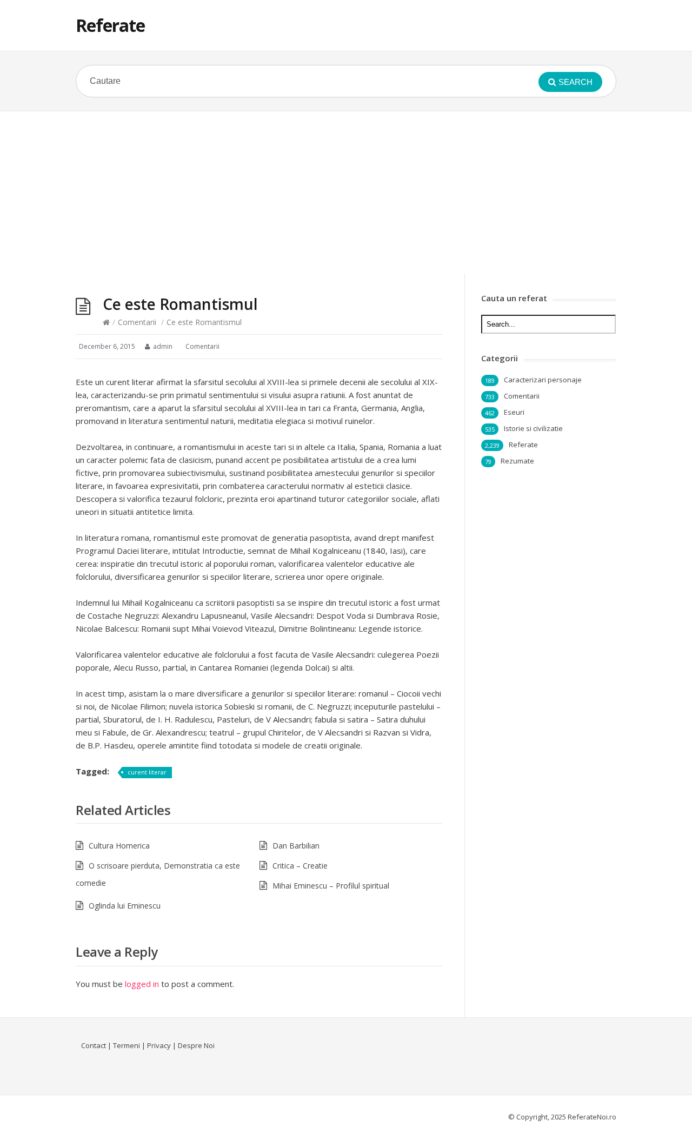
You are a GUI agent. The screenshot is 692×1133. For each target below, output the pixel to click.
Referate (110, 25)
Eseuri (514, 412)
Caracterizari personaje (543, 380)
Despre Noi (196, 1045)
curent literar (147, 772)
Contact (93, 1045)
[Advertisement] (346, 192)
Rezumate (517, 461)
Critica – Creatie (300, 865)
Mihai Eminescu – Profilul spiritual (330, 885)
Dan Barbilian (296, 845)
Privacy (159, 1045)
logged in (142, 983)
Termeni (126, 1045)
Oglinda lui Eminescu (125, 905)
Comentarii (137, 322)
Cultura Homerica (119, 845)
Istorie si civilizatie (533, 428)
